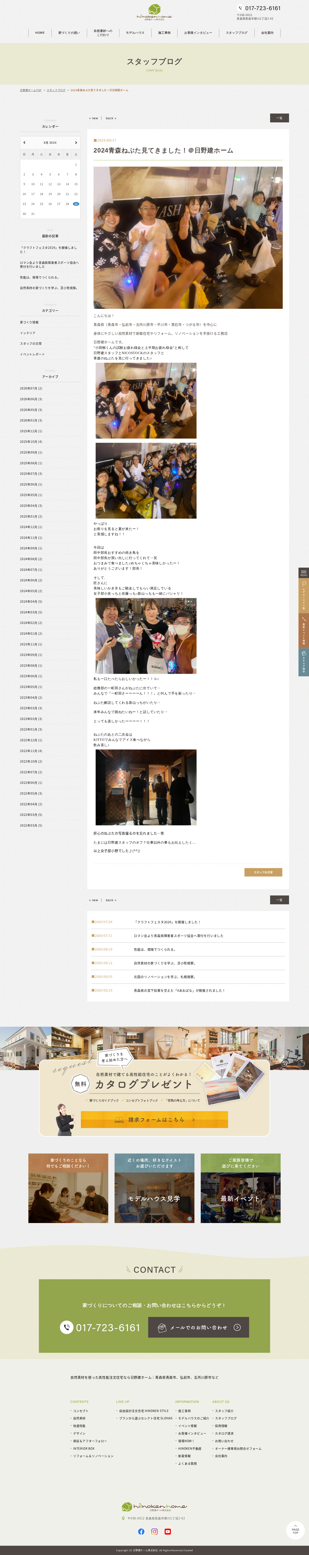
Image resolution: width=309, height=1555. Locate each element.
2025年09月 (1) (31, 452)
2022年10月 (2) (31, 761)
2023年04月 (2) (31, 698)
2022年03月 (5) (31, 815)
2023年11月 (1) (31, 644)
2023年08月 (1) (31, 666)
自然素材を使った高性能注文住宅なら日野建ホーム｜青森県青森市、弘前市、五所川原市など (144, 1377)
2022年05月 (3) (31, 793)
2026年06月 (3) (31, 399)
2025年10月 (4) (31, 442)
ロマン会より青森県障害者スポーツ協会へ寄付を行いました (49, 265)
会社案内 (267, 32)
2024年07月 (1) (31, 570)
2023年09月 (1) (31, 655)
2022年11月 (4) (31, 751)
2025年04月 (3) (31, 506)
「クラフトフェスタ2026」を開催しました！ (48, 250)
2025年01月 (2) (31, 516)
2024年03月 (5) (31, 612)
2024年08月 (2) (31, 559)
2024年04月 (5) (31, 602)
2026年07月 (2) (31, 388)
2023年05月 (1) (31, 687)
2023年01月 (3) (31, 729)
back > (111, 118)
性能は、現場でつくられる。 (40, 277)
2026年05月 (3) (31, 410)
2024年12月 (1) (31, 527)
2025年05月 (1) (31, 495)
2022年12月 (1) (31, 740)
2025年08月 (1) (31, 463)
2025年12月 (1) (31, 431)
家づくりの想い (69, 32)
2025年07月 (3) (31, 474)
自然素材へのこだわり (103, 33)
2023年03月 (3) (31, 708)
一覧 (279, 118)
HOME (40, 32)
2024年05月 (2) (31, 591)
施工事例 (164, 32)
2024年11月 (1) (31, 538)
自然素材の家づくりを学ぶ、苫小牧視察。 (49, 288)
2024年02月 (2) (31, 623)
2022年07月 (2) (31, 772)
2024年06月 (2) (31, 580)
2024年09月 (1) (31, 548)
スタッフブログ (237, 32)
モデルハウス (135, 32)
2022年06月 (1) (31, 783)
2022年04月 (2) (31, 804)
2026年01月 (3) (31, 420)
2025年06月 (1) (31, 484)
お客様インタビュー (198, 32)
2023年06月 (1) (31, 676)
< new (93, 118)
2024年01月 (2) (31, 634)
